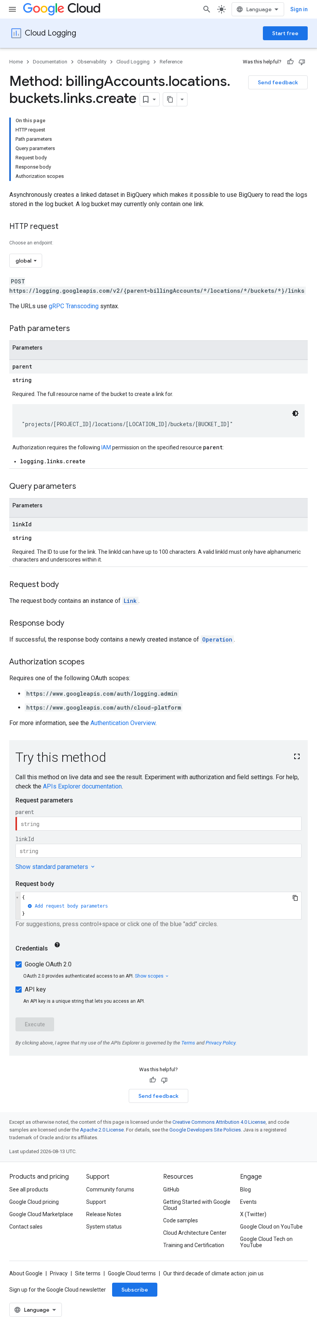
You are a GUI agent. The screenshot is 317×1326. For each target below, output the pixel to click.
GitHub (171, 1189)
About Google (26, 1273)
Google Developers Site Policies (205, 1130)
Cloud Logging (50, 33)
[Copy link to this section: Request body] (66, 585)
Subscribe (134, 1289)
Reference (171, 62)
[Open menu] (12, 9)
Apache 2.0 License (102, 1130)
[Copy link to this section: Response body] (72, 623)
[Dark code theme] (295, 413)
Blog (245, 1189)
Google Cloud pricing (34, 1202)
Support (96, 1202)
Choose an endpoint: (31, 243)
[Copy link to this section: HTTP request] (66, 227)
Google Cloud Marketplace (41, 1214)
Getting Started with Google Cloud (196, 1205)
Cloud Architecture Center (195, 1233)
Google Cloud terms (132, 1273)
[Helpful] (290, 62)
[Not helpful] (302, 62)
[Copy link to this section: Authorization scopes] (92, 662)
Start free (285, 33)
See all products (28, 1189)
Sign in (299, 9)
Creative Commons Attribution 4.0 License (219, 1122)
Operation (217, 639)
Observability (91, 62)
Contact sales (26, 1227)
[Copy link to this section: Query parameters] (84, 486)
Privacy (59, 1273)
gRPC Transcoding (74, 306)
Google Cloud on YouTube (271, 1227)
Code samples (180, 1220)
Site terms (88, 1273)
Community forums (110, 1189)
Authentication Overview (122, 723)
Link (130, 600)
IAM (106, 447)
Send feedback (278, 82)
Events (248, 1202)
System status (104, 1227)
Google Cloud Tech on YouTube (266, 1242)
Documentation (50, 62)
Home (16, 62)
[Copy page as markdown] (170, 99)
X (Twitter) (253, 1214)
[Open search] (206, 9)
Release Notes (103, 1214)
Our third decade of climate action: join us (213, 1273)
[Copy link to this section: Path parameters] (77, 329)
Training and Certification (193, 1245)
